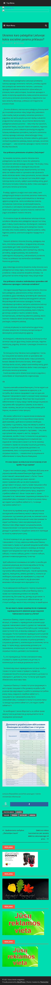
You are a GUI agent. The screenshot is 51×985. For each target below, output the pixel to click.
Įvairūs (19, 812)
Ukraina (32, 815)
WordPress (21, 982)
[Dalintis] (29, 804)
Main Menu (10, 25)
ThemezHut (44, 982)
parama (14, 815)
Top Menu (10, 3)
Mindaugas (20, 43)
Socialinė (23, 815)
